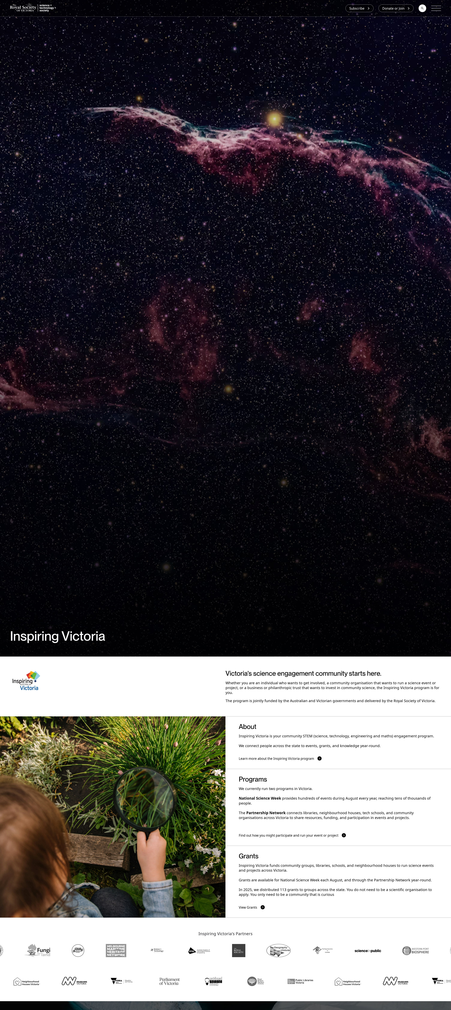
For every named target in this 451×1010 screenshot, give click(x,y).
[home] (34, 8)
